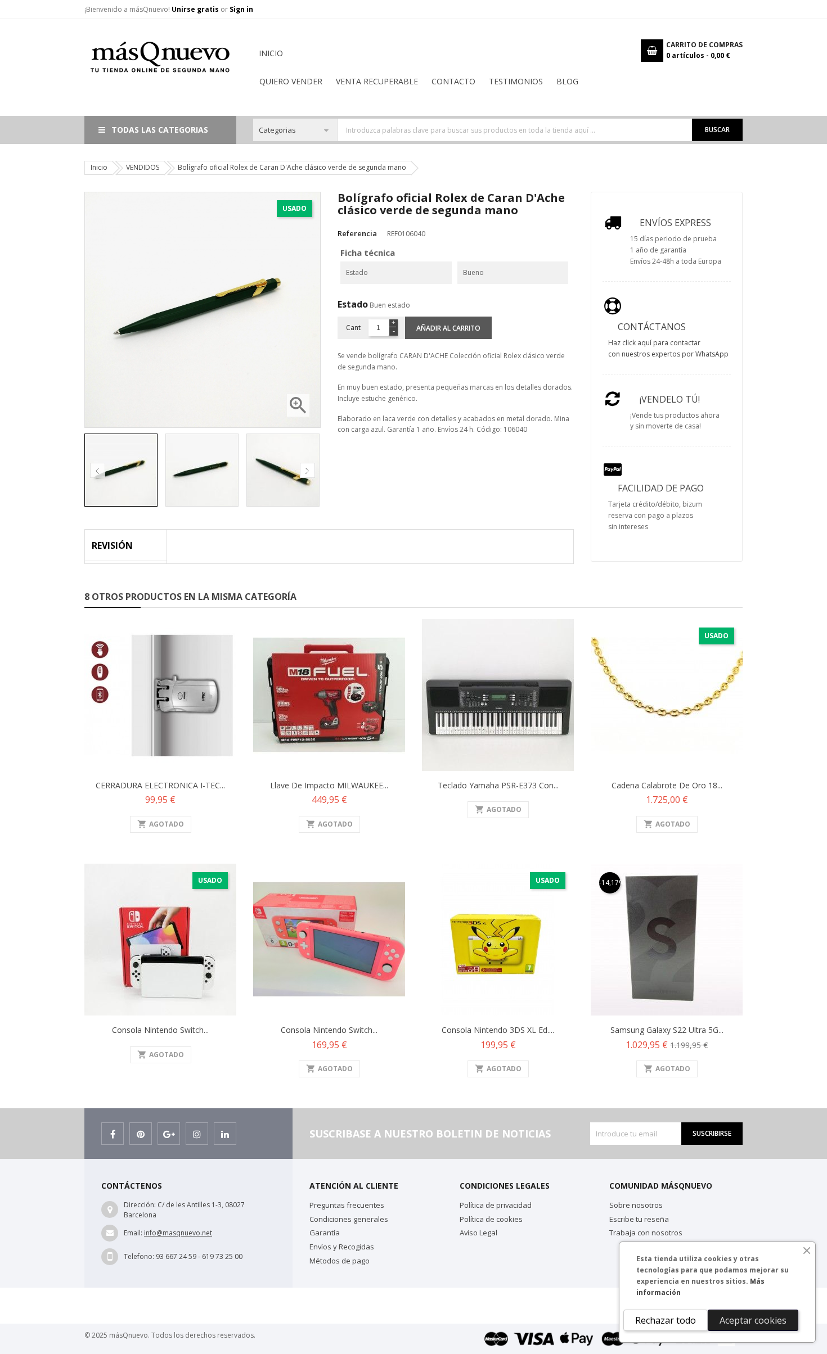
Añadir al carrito (448, 328)
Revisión (112, 545)
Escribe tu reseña (639, 1219)
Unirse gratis (196, 9)
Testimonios (516, 81)
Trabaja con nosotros (645, 1232)
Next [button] (307, 470)
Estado (353, 304)
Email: (133, 1233)
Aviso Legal (478, 1232)
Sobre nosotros (636, 1205)
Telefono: (139, 1256)
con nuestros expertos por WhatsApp (668, 354)
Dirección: (140, 1204)
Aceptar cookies (753, 1320)
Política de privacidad (496, 1205)
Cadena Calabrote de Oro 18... (667, 785)
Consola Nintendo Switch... (160, 1029)
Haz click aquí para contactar (654, 342)
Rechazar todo (665, 1320)
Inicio (271, 53)
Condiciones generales (348, 1219)
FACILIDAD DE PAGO (661, 488)
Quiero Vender (290, 81)
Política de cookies (491, 1219)
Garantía (324, 1232)
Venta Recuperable (377, 81)
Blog (567, 81)
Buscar (717, 129)
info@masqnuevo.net (178, 1233)
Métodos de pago (339, 1261)
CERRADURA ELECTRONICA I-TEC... (160, 785)
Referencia (357, 233)
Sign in (241, 9)
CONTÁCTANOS (652, 327)
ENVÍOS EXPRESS (675, 222)
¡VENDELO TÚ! (670, 399)
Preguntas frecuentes (346, 1205)
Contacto (453, 81)
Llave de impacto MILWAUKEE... (329, 785)
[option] (122, 470)
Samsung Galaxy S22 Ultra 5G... (666, 1029)
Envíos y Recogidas (341, 1247)
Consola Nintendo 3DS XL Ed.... (498, 1029)
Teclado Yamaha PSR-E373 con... (498, 785)
